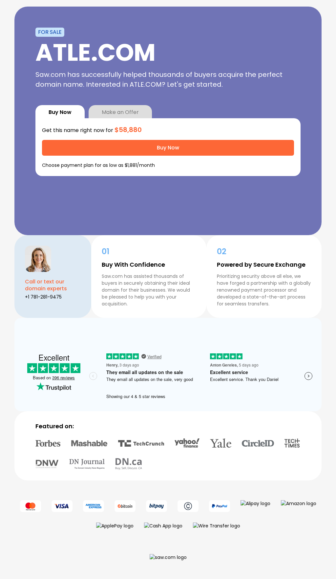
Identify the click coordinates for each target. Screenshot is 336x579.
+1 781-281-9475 (43, 297)
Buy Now (60, 112)
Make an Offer (120, 112)
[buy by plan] (289, 165)
